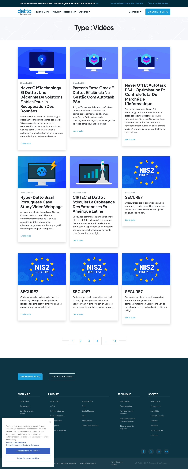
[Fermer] (50, 422)
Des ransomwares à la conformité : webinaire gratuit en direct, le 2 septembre (57, 3)
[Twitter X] (151, 451)
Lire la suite (26, 143)
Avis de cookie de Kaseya (16, 442)
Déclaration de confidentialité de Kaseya (22, 445)
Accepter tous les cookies (27, 451)
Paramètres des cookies (117, 463)
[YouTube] (166, 451)
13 (114, 341)
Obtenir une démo (158, 12)
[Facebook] (143, 451)
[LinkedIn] (159, 451)
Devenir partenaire (62, 376)
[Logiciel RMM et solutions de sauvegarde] (24, 12)
